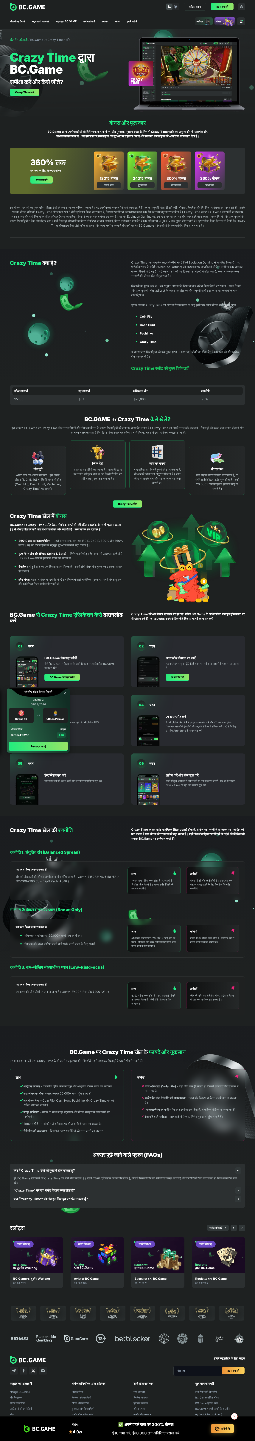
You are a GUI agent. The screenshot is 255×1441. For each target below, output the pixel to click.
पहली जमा (108, 185)
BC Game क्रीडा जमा (206, 1403)
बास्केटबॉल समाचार (142, 1414)
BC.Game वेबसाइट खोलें (62, 677)
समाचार (105, 21)
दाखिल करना (195, 6)
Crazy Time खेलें (24, 92)
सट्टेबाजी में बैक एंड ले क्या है (208, 1414)
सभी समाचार (139, 1391)
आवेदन (200, 21)
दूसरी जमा (142, 185)
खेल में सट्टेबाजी (17, 21)
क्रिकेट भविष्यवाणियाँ (81, 1397)
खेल (12, 1414)
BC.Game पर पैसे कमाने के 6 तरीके (212, 1408)
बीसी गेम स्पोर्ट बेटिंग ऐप (206, 1391)
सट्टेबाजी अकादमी (40, 21)
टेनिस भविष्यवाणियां (80, 1403)
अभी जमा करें (41, 179)
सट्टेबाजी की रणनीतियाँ (21, 1408)
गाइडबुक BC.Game (66, 21)
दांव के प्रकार (16, 1397)
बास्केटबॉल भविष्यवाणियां (83, 1414)
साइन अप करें (222, 6)
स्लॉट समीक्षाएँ (215, 1227)
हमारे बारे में (132, 21)
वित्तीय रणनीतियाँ (17, 1403)
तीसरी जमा (176, 185)
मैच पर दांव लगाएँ (38, 746)
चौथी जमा (209, 185)
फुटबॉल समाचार (140, 1403)
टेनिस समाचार (139, 1408)
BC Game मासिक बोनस (207, 1397)
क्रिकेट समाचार (140, 1397)
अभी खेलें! (225, 1428)
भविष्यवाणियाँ (89, 21)
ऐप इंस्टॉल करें (177, 677)
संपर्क (117, 21)
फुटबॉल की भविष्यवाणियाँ (83, 1408)
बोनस (218, 21)
